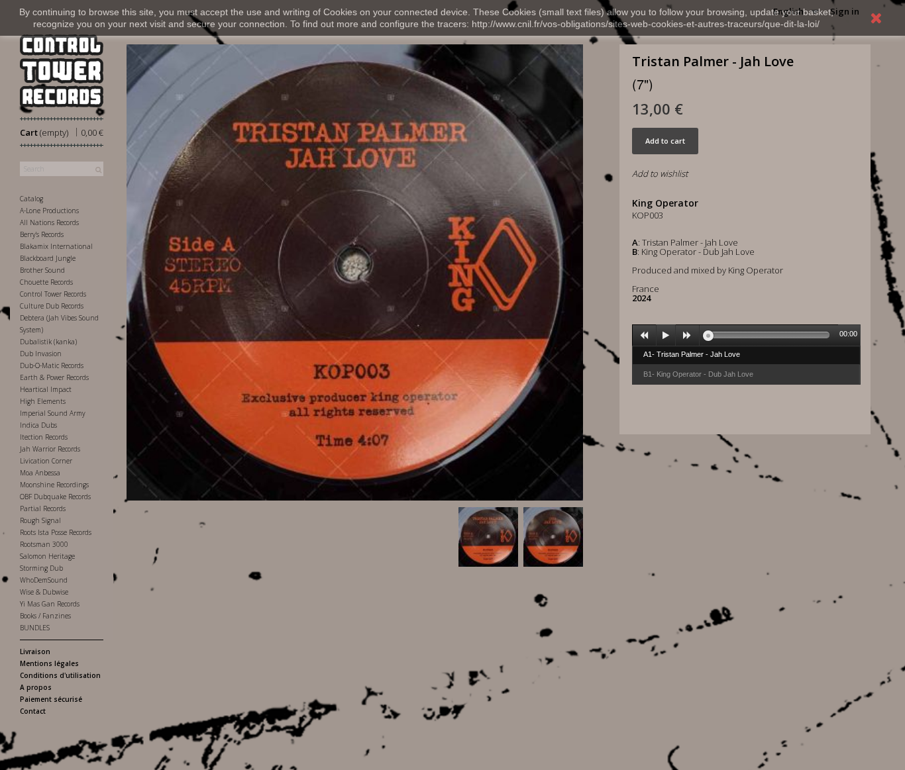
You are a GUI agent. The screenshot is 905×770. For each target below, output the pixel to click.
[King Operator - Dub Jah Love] (553, 537)
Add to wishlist (660, 173)
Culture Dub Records (51, 306)
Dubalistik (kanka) (48, 341)
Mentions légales (49, 663)
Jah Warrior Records (50, 449)
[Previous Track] (645, 335)
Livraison (35, 651)
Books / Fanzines (45, 615)
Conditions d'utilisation (60, 675)
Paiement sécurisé (51, 699)
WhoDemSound (44, 580)
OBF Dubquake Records (55, 496)
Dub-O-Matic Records (51, 365)
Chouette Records (46, 282)
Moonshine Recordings (54, 484)
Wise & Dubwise (44, 592)
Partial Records (43, 508)
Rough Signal (40, 520)
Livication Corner (46, 460)
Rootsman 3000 (44, 544)
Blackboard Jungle (48, 258)
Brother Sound (42, 270)
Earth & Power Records (54, 377)
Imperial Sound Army (52, 413)
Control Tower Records (53, 294)
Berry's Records (42, 234)
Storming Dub (41, 568)
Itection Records (44, 437)
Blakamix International (56, 246)
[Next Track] (688, 335)
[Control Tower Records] (61, 70)
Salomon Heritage (47, 556)
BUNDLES (35, 627)
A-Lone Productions (49, 210)
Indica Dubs (38, 425)
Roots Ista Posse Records (55, 532)
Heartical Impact (46, 389)
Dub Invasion (41, 353)
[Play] (666, 335)
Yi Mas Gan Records (50, 603)
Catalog (31, 198)
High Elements (43, 401)
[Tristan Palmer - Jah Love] (488, 537)
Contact (33, 711)
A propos (36, 687)
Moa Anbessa (40, 472)
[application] (746, 335)
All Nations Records (49, 222)
